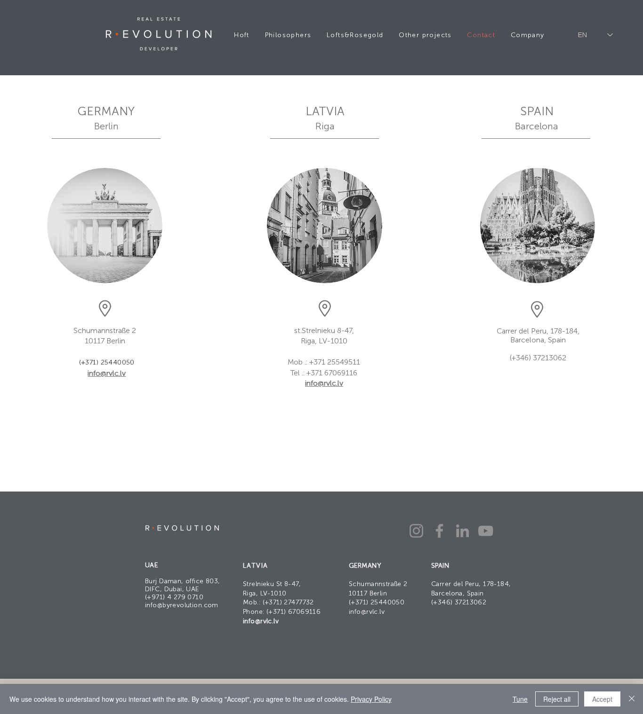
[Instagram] (416, 531)
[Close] (631, 698)
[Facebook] (439, 531)
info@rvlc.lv (107, 373)
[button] (425, 35)
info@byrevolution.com (181, 605)
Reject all (557, 699)
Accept (602, 699)
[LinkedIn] (462, 531)
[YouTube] (485, 531)
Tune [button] (520, 699)
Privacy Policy (371, 699)
